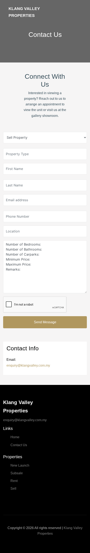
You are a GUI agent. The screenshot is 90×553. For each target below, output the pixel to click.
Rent (14, 481)
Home (14, 437)
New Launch (19, 465)
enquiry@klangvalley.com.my (28, 365)
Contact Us (18, 445)
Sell (13, 488)
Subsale (16, 473)
